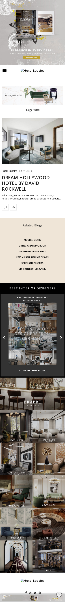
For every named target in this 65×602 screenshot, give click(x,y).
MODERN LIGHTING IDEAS (33, 251)
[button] (60, 337)
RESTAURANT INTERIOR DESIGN (32, 257)
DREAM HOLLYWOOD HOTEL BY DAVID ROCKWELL (26, 183)
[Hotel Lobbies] (32, 70)
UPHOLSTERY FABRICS (32, 263)
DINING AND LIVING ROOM (32, 245)
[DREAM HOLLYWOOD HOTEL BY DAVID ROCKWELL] (32, 141)
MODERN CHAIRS (32, 239)
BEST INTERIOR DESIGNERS (32, 268)
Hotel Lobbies (9, 171)
